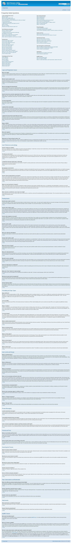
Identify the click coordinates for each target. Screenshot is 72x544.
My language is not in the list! (7, 33)
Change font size (69, 7)
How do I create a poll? (6, 43)
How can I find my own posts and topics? (44, 43)
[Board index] (4, 3)
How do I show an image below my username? (10, 34)
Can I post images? (5, 60)
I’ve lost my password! (6, 21)
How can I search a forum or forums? (43, 38)
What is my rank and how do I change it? (9, 35)
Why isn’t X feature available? (42, 58)
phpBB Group (33, 517)
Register (65, 9)
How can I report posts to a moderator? (9, 50)
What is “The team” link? (41, 24)
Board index (5, 541)
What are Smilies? (5, 59)
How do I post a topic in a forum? (7, 40)
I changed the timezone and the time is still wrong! (10, 32)
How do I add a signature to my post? (8, 42)
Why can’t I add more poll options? (8, 44)
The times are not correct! (6, 31)
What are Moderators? (40, 17)
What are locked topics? (6, 64)
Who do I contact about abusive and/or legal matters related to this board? (49, 59)
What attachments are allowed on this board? (44, 52)
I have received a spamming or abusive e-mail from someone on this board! (49, 30)
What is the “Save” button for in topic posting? (10, 51)
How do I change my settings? (7, 30)
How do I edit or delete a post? (7, 41)
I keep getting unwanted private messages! (44, 29)
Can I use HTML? (5, 58)
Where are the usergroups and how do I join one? (45, 20)
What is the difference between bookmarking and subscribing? (47, 46)
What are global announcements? (8, 61)
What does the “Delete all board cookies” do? (9, 26)
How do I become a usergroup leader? (43, 21)
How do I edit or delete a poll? (7, 45)
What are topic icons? (5, 65)
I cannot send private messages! (42, 28)
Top (4, 76)
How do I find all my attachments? (42, 53)
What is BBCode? (5, 57)
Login (69, 9)
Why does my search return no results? (43, 39)
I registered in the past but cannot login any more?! (10, 23)
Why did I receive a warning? (7, 49)
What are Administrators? (41, 16)
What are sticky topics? (6, 63)
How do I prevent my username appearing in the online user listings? (13, 20)
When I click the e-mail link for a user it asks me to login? (11, 36)
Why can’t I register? (5, 25)
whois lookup (14, 532)
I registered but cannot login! (7, 22)
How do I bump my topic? (6, 53)
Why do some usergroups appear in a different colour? (46, 22)
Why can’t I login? (5, 16)
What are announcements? (6, 62)
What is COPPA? (5, 24)
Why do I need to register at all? (7, 17)
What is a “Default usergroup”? (42, 23)
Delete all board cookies (57, 541)
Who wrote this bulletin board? (42, 57)
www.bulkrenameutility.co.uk (23, 4)
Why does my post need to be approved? (9, 52)
